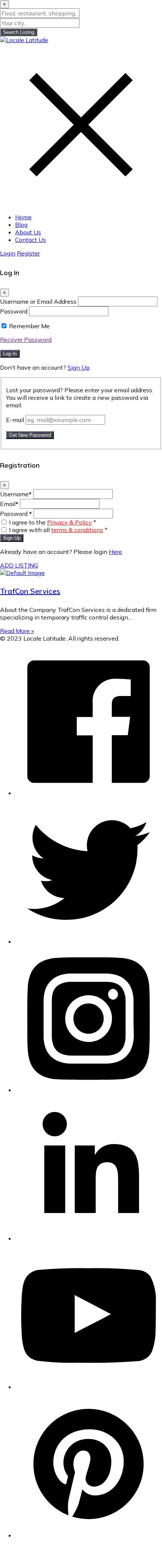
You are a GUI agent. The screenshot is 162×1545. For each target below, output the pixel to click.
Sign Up (78, 367)
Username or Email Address (38, 301)
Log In (10, 353)
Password (14, 311)
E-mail (15, 420)
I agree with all (58, 530)
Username (16, 494)
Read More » (17, 631)
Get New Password (30, 435)
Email (9, 504)
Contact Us (30, 239)
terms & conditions (77, 530)
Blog (21, 224)
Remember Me (29, 326)
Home (23, 217)
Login (7, 253)
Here (115, 551)
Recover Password (26, 339)
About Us (28, 232)
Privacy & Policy (69, 522)
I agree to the (52, 522)
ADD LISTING (19, 565)
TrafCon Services (30, 591)
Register (28, 253)
